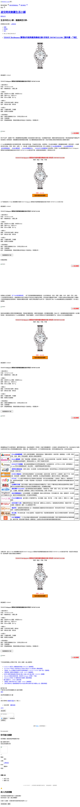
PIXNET (28, 785)
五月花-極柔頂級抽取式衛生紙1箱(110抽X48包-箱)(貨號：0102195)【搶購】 (24, 674)
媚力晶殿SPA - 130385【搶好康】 (13, 679)
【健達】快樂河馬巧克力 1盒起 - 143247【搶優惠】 (18, 681)
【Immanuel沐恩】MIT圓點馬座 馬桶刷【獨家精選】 (18, 678)
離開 (9, 804)
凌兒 (2, 692)
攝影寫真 (12, 705)
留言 (13, 700)
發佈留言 (3, 720)
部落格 (6, 29)
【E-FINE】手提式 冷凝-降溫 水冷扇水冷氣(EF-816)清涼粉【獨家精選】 (23, 668)
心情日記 (13, 24)
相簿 (5, 27)
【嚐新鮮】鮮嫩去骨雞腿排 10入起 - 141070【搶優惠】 (19, 672)
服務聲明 (55, 785)
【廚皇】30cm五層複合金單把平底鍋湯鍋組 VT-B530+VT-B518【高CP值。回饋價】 (27, 670)
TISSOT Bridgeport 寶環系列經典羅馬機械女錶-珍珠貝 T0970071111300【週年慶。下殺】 (41, 37)
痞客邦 (9, 700)
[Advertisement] (40, 280)
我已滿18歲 (3, 804)
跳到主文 (3, 16)
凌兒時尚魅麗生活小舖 (13, 12)
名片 (5, 31)
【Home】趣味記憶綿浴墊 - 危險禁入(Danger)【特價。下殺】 (20, 676)
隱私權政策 (48, 785)
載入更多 (3, 710)
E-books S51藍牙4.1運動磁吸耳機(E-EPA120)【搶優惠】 (19, 666)
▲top (2, 707)
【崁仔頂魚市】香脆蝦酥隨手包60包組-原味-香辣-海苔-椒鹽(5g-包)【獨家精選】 (26, 683)
